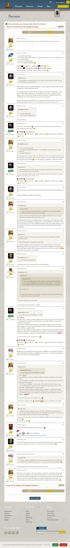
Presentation (8, 511)
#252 (63, 268)
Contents (7, 517)
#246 (63, 140)
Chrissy (11, 145)
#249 (63, 201)
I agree (55, 545)
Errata (27, 520)
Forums (40, 6)
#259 (63, 454)
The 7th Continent (16, 27)
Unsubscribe (39, 534)
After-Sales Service (52, 520)
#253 (63, 308)
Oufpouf (11, 354)
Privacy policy (51, 515)
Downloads (29, 517)
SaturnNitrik (21, 109)
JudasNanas (21, 272)
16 (59, 32)
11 (42, 32)
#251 (63, 253)
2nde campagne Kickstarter (31, 27)
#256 (63, 405)
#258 (63, 439)
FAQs (27, 511)
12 (45, 32)
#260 (63, 470)
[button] (51, 2)
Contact (49, 517)
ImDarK (22, 275)
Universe (7, 513)
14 (52, 32)
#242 (63, 53)
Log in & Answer (35, 498)
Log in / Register (63, 6)
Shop (48, 6)
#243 (63, 74)
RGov (10, 430)
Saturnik (10, 58)
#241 (63, 38)
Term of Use (50, 513)
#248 (63, 187)
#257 (63, 424)
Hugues (11, 44)
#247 (63, 163)
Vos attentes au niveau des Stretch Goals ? (27, 23)
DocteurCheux (11, 272)
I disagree (63, 545)
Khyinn (11, 79)
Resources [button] (30, 6)
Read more (47, 545)
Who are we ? (51, 511)
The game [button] (18, 6)
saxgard (20, 78)
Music (27, 515)
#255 (63, 363)
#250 (63, 230)
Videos (28, 513)
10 (38, 32)
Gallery (6, 520)
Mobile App (29, 522)
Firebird (11, 129)
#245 (63, 123)
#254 (63, 348)
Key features (8, 515)
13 (49, 32)
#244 (63, 105)
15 (56, 32)
